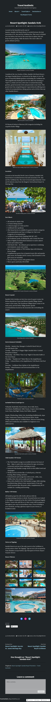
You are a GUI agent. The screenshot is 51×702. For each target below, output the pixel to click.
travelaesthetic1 (11, 26)
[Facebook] (21, 619)
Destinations (36, 11)
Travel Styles (25, 11)
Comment (41, 691)
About (16, 11)
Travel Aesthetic (25, 5)
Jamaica (31, 26)
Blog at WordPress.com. (14, 699)
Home (10, 11)
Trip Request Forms (26, 15)
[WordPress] (29, 619)
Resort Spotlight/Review (40, 26)
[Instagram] (25, 619)
